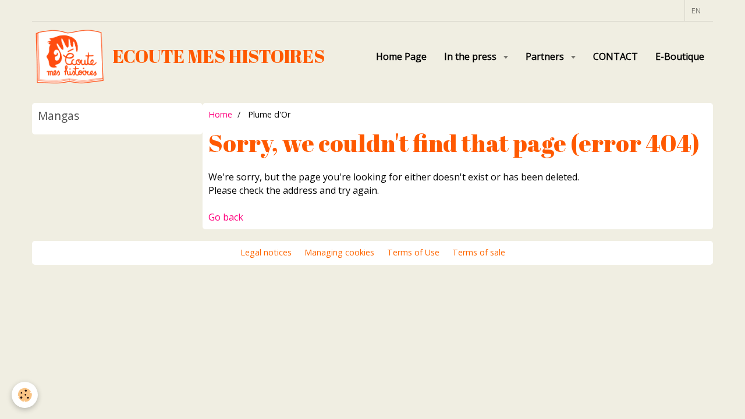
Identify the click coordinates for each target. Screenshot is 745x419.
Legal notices (266, 252)
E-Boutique (679, 56)
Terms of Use (413, 252)
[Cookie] (25, 395)
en (696, 10)
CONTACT (615, 56)
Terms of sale (478, 252)
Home (220, 114)
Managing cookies (339, 252)
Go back (225, 217)
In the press (471, 56)
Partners (546, 56)
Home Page (401, 56)
